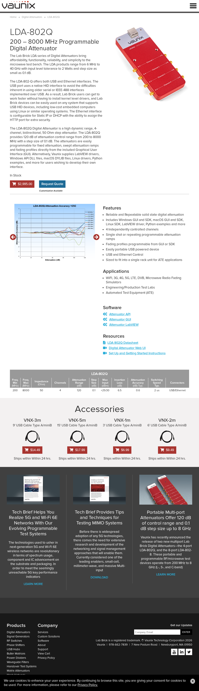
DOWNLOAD (99, 577)
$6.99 (125, 450)
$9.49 (170, 450)
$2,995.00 (25, 184)
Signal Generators (18, 636)
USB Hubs (13, 649)
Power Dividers (16, 658)
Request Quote (52, 184)
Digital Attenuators (18, 632)
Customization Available (50, 190)
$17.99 (80, 450)
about (41, 645)
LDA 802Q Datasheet (122, 343)
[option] (54, 233)
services (43, 632)
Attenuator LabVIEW (124, 325)
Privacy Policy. (88, 685)
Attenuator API (119, 314)
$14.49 (35, 450)
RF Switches (14, 640)
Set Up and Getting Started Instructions (137, 353)
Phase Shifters (16, 645)
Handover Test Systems (22, 666)
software (43, 640)
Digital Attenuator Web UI (127, 348)
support (43, 649)
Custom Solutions (49, 636)
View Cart (44, 653)
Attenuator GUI (120, 319)
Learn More (33, 584)
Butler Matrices (16, 653)
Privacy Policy (46, 658)
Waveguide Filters (18, 662)
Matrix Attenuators (18, 670)
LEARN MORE (165, 574)
